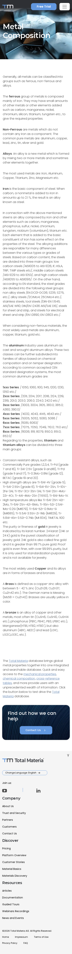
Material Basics (11, 869)
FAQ (25, 943)
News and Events (13, 918)
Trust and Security (14, 813)
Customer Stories (13, 862)
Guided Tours (10, 904)
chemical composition (19, 678)
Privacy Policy (9, 943)
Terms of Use (41, 936)
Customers (9, 826)
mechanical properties (39, 674)
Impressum (21, 936)
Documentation (12, 897)
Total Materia (18, 661)
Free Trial (44, 6)
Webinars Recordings (15, 911)
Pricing (6, 848)
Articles (7, 891)
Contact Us (36, 730)
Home (5, 936)
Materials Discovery (14, 876)
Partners (7, 820)
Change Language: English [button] (21, 772)
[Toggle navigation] (64, 6)
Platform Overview (14, 855)
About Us (8, 806)
